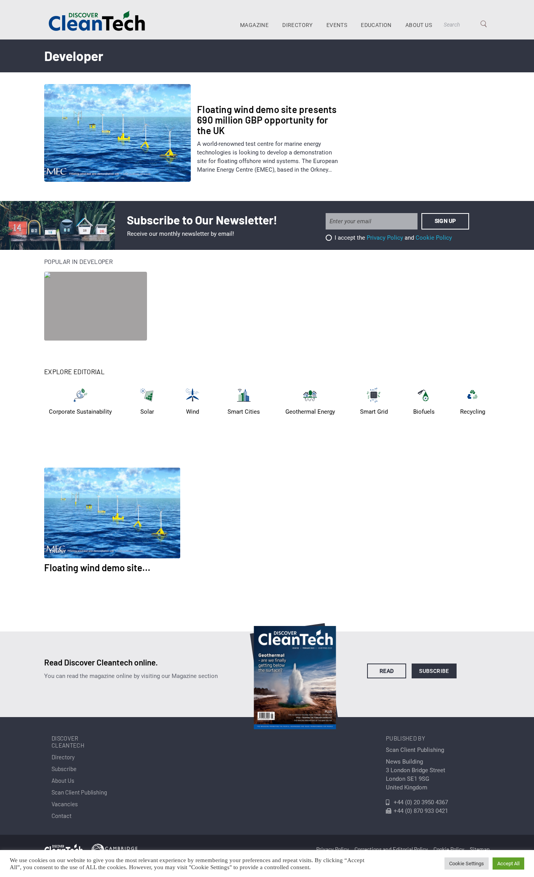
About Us (418, 25)
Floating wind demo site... (97, 567)
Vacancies (65, 803)
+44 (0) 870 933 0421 (421, 810)
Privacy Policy (385, 237)
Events (336, 25)
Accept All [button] (508, 863)
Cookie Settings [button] (466, 863)
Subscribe (434, 671)
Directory (297, 25)
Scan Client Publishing (79, 792)
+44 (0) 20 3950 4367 (421, 802)
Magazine (254, 25)
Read (387, 671)
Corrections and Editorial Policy (391, 849)
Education (376, 25)
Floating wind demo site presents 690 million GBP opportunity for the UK (267, 120)
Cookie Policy (434, 237)
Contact (62, 815)
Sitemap (480, 849)
